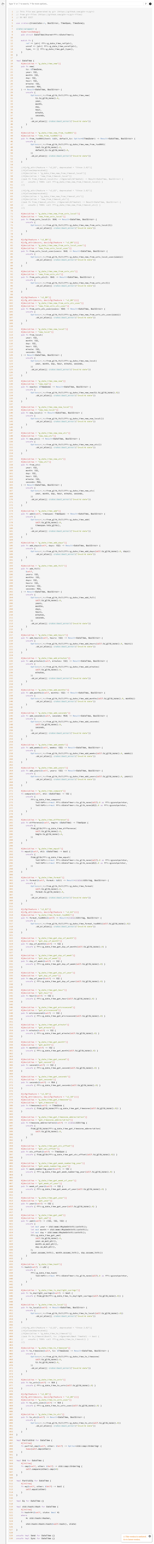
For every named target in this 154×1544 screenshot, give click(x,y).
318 (11, 926)
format (39, 892)
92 (11, 274)
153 (11, 450)
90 (11, 268)
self (37, 522)
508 (11, 1475)
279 (11, 814)
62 (11, 187)
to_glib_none (46, 98)
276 (11, 805)
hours (38, 612)
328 (11, 955)
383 (11, 1114)
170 (11, 499)
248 (11, 724)
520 (11, 1509)
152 (11, 447)
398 (11, 1157)
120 (11, 355)
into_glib (51, 525)
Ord (24, 1460)
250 (11, 730)
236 (11, 690)
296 (11, 863)
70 (11, 210)
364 (11, 1059)
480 (11, 1394)
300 (11, 874)
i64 (54, 219)
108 (11, 320)
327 (11, 952)
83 (11, 248)
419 (11, 1218)
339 (11, 987)
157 (11, 462)
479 (11, 1391)
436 (11, 1267)
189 (11, 554)
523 (11, 1518)
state (72, 1524)
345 (11, 1004)
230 (11, 672)
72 (11, 216)
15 (11, 52)
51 (11, 156)
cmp (40, 1449)
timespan (40, 525)
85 (11, 254)
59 (11, 179)
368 (11, 1071)
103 (11, 306)
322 (11, 938)
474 (11, 1377)
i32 (35, 72)
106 (11, 314)
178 (11, 522)
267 (11, 779)
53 (11, 161)
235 (11, 687)
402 (11, 1169)
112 (11, 332)
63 (11, 190)
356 (11, 1036)
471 (11, 1368)
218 (11, 638)
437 (11, 1270)
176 (11, 516)
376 (11, 1094)
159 (11, 467)
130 (11, 384)
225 (11, 658)
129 (11, 381)
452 (11, 1313)
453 (11, 1316)
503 (11, 1460)
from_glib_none (45, 1108)
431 (11, 1252)
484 (11, 1405)
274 (11, 799)
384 (11, 1117)
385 (11, 1120)
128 (11, 378)
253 (11, 739)
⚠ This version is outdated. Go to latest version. (135, 1538)
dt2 (94, 805)
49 (11, 150)
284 (11, 828)
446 (11, 1296)
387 (11, 1125)
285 (11, 831)
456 (11, 1325)
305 (11, 889)
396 (11, 1151)
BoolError (53, 23)
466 (11, 1353)
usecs (118, 257)
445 (11, 1293)
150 (11, 441)
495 (11, 1437)
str (55, 138)
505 (11, 1466)
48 (11, 147)
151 (11, 444)
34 (11, 107)
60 (11, 182)
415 (11, 1206)
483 (11, 1402)
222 (11, 649)
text (37, 147)
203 (11, 594)
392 (11, 1140)
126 (11, 372)
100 (11, 297)
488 (11, 1417)
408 (11, 1186)
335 (11, 975)
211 (11, 617)
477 (11, 1385)
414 (11, 1203)
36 (11, 112)
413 (11, 1200)
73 (11, 219)
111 (11, 329)
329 (11, 958)
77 (11, 231)
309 (11, 900)
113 (11, 335)
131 (11, 387)
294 (11, 857)
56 (11, 170)
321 (11, 935)
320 (11, 932)
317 (11, 923)
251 (11, 733)
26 (11, 83)
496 (11, 1440)
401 (11, 1166)
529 (11, 1535)
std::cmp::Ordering (87, 1446)
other (46, 1449)
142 (11, 418)
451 (11, 1310)
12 (11, 43)
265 (11, 773)
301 (11, 877)
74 (11, 222)
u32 (44, 1267)
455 (11, 1322)
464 (11, 1348)
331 (11, 964)
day (37, 107)
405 (11, 1177)
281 (11, 819)
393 (11, 1143)
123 (11, 363)
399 (11, 1160)
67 (11, 202)
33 (11, 104)
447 (11, 1299)
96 (11, 286)
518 (11, 1504)
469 (11, 1362)
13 (11, 46)
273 (11, 796)
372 (11, 1082)
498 (11, 1446)
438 (11, 1273)
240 (11, 701)
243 (11, 710)
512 (11, 1486)
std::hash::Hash (31, 1506)
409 (11, 1189)
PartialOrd (28, 1440)
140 (11, 413)
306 (11, 892)
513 (11, 1489)
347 (11, 1010)
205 (11, 600)
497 (11, 1443)
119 (11, 352)
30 (11, 95)
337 (11, 981)
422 (11, 1226)
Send (33, 1535)
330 (11, 961)
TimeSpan (65, 23)
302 (11, 880)
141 (11, 415)
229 (11, 669)
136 (11, 401)
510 (11, 1480)
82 (11, 245)
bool (65, 851)
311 (11, 906)
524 (11, 1521)
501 (11, 1454)
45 (11, 138)
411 (11, 1195)
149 (11, 439)
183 (11, 537)
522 (11, 1515)
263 (11, 768)
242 (11, 707)
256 (11, 747)
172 (11, 505)
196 (11, 574)
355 (11, 1033)
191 (11, 560)
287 (11, 837)
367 (11, 1068)
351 (11, 1022)
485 (11, 1408)
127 (11, 375)
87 (11, 260)
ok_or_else (38, 121)
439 (11, 1276)
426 (11, 1238)
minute (39, 112)
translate (36, 23)
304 (11, 886)
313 (11, 912)
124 (11, 366)
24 (11, 78)
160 (11, 470)
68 (11, 205)
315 (11, 918)
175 (11, 514)
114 (11, 337)
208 (11, 609)
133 (11, 392)
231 (11, 675)
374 (11, 1088)
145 (11, 427)
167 (11, 490)
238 (11, 695)
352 (11, 1024)
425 (11, 1235)
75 (11, 225)
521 (11, 1512)
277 (11, 808)
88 (11, 262)
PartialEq (27, 1480)
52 (11, 159)
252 (11, 736)
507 (11, 1472)
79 (11, 236)
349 (11, 1016)
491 (11, 1426)
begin (38, 834)
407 (11, 1183)
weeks (128, 753)
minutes (39, 615)
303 (11, 883)
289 (11, 843)
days (125, 551)
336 (11, 978)
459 (11, 1333)
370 (11, 1076)
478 (11, 1388)
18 (11, 60)
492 (11, 1428)
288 (11, 840)
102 (11, 303)
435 (11, 1264)
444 (11, 1290)
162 (11, 476)
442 (11, 1284)
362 (11, 1053)
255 (11, 744)
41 (11, 127)
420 (11, 1221)
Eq (23, 1501)
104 (11, 309)
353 (11, 1027)
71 (11, 213)
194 (11, 568)
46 (11, 141)
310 (11, 903)
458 (11, 1330)
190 (11, 557)
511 (11, 1483)
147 (11, 433)
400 (11, 1163)
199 (11, 583)
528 (11, 1532)
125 (11, 369)
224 (11, 655)
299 (11, 871)
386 (11, 1123)
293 (11, 854)
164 (11, 482)
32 (11, 101)
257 (11, 750)
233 (11, 681)
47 (11, 144)
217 (11, 635)
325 (11, 946)
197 (11, 577)
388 (11, 1128)
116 (11, 343)
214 (11, 626)
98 (11, 291)
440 (11, 1278)
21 (11, 69)
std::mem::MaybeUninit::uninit (66, 1226)
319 (11, 929)
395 (11, 1149)
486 (11, 1411)
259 (11, 756)
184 (11, 540)
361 (11, 1050)
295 (11, 860)
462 (11, 1342)
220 (11, 643)
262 (11, 765)
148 (11, 436)
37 (11, 115)
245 (11, 716)
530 (11, 1538)
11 (11, 40)
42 (11, 130)
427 (11, 1241)
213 (11, 623)
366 (11, 1065)
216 (11, 632)
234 (11, 684)
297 (11, 866)
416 (11, 1209)
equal (35, 1489)
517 (11, 1501)
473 (11, 1374)
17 (11, 58)
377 (11, 1097)
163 (11, 479)
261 (11, 762)
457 (11, 1327)
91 (11, 271)
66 (11, 199)
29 (11, 92)
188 (11, 551)
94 (11, 280)
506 (11, 1469)
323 (11, 941)
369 (11, 1073)
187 (11, 548)
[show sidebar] (3, 4)
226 (11, 661)
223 (11, 652)
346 (11, 1007)
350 (11, 1019)
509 (11, 1478)
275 (11, 802)
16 (11, 55)
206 (11, 603)
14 (11, 49)
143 (11, 421)
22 (11, 72)
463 (11, 1345)
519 (11, 1506)
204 (11, 597)
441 (11, 1281)
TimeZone (77, 23)
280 (11, 817)
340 (11, 990)
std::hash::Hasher (39, 1518)
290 (11, 845)
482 (11, 1400)
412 (11, 1198)
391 (11, 1137)
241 (11, 704)
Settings (150, 4)
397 (11, 1154)
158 (11, 464)
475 (11, 1379)
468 (11, 1359)
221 (11, 646)
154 (11, 453)
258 (11, 753)
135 (11, 398)
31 (11, 98)
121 (11, 358)
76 (11, 228)
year (37, 101)
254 (11, 742)
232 (11, 678)
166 (11, 488)
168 (11, 493)
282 (11, 822)
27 (11, 86)
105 (11, 312)
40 (11, 124)
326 (11, 949)
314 (11, 915)
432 (11, 1255)
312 (11, 909)
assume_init (44, 1252)
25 (11, 81)
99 (11, 294)
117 (11, 346)
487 (11, 1414)
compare (36, 1469)
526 (11, 1527)
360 (11, 1047)
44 (11, 135)
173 (11, 508)
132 (11, 389)
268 (11, 782)
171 (11, 502)
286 (11, 834)
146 (11, 430)
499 (11, 1449)
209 (11, 612)
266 (11, 776)
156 (11, 459)
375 (11, 1091)
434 (11, 1261)
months (39, 606)
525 (11, 1524)
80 (11, 239)
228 (11, 667)
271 (11, 791)
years (38, 603)
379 (11, 1102)
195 (11, 571)
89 (11, 265)
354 (11, 1030)
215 (11, 629)
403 (11, 1172)
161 (11, 473)
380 (11, 1105)
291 (11, 848)
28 (11, 89)
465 (11, 1351)
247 (11, 721)
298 (11, 869)
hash (62, 1524)
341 (11, 993)
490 (11, 1423)
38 (11, 118)
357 (11, 1039)
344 (11, 1001)
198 (11, 580)
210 (11, 615)
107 (11, 317)
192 (11, 563)
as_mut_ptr (48, 1241)
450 (11, 1307)
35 (11, 109)
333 (11, 970)
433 (11, 1258)
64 (11, 193)
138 (11, 407)
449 (11, 1304)
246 (11, 718)
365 (11, 1062)
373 (11, 1085)
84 (11, 251)
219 (11, 641)
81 (11, 242)
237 (11, 692)
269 (11, 785)
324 (11, 944)
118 (11, 349)
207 (11, 606)
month (38, 104)
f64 (38, 86)
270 (11, 788)
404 (11, 1174)
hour (37, 109)
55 (11, 167)
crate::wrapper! (25, 29)
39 (11, 121)
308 (11, 897)
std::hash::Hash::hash (38, 1524)
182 (11, 534)
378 (11, 1099)
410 (11, 1192)
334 (11, 972)
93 (11, 277)
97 (11, 288)
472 (11, 1371)
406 (11, 1180)
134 (11, 395)
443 (11, 1287)
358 (11, 1042)
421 (11, 1224)
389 (11, 1131)
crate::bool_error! (59, 121)
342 (11, 996)
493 (11, 1431)
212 (11, 620)
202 (11, 591)
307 (11, 895)
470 (11, 1365)
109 (11, 323)
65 (11, 196)
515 (11, 1495)
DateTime (39, 34)
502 (11, 1457)
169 (11, 496)
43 (11, 133)
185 (11, 542)
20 (11, 66)
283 (11, 825)
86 (11, 257)
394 (11, 1146)
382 (11, 1111)
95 (11, 283)
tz (36, 98)
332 (11, 967)
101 (11, 300)
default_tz (41, 150)
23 (11, 75)
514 (11, 1492)
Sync (33, 1538)
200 (11, 586)
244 (11, 713)
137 (11, 404)
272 (11, 794)
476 (11, 1382)
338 (11, 984)
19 (11, 63)
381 (11, 1108)
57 (11, 173)
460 (11, 1336)
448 (11, 1301)
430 (11, 1250)
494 (11, 1434)
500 (11, 1452)
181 (11, 531)
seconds (39, 115)
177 (11, 519)
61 (11, 185)
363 (11, 1056)
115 (11, 340)
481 (11, 1397)
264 (11, 770)
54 (11, 164)
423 (11, 1229)
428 (11, 1244)
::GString (83, 880)
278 (11, 811)
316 (11, 920)
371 (11, 1079)
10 (11, 37)
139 (11, 410)
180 (11, 528)
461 (11, 1339)
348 (11, 1013)
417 (11, 1212)
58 (11, 176)
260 (11, 759)
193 (11, 565)
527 (11, 1529)
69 (11, 208)
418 (11, 1215)
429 (11, 1247)
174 (11, 511)
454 (11, 1319)
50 (11, 153)
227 (11, 664)
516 (11, 1498)
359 (11, 1045)
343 (11, 998)
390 (11, 1134)
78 (11, 234)
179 (11, 525)
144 (11, 424)
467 (11, 1356)
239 (11, 698)
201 (11, 589)
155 (11, 456)
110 (11, 326)
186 (11, 545)
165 (11, 485)
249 (11, 727)
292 (11, 851)
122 (11, 361)
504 (11, 1463)
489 (11, 1420)
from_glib (36, 828)
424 (11, 1232)
